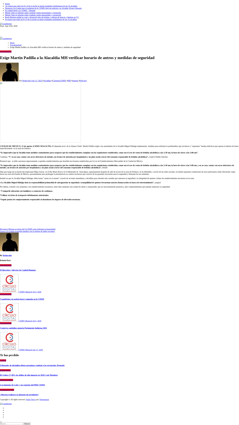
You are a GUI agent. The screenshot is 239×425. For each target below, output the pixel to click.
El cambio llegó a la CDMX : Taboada (20, 10)
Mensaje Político (6, 380)
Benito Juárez (5, 370)
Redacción (26, 81)
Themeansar (44, 399)
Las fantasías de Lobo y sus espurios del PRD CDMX (22, 385)
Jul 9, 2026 (37, 292)
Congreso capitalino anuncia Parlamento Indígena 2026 (23, 328)
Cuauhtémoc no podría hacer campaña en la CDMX (22, 299)
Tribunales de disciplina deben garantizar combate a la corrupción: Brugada (32, 365)
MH (69, 81)
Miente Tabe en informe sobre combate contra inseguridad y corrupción (33, 13)
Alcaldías (47, 81)
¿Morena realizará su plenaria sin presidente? (19, 395)
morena (75, 81)
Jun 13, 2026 (38, 350)
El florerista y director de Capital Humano (18, 270)
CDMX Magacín (26, 292)
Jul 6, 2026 (37, 321)
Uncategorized (5, 51)
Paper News (31, 399)
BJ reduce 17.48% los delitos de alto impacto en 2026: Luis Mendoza (29, 375)
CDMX (3, 360)
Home (7, 4)
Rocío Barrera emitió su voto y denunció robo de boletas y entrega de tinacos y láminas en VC (42, 17)
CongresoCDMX (59, 81)
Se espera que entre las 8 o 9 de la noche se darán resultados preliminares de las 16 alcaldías (41, 6)
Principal (83, 81)
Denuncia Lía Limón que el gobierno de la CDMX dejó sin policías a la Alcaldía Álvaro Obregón (43, 8)
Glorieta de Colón (7, 390)
